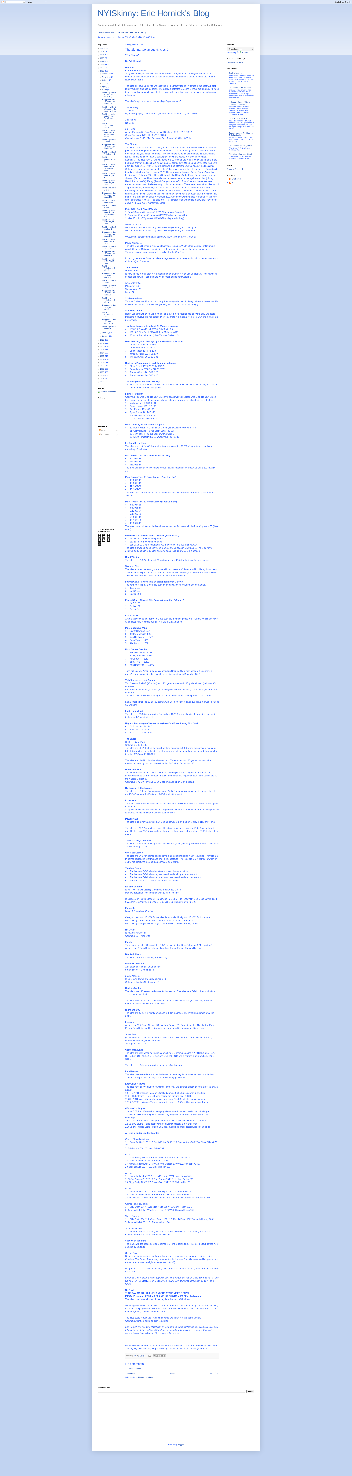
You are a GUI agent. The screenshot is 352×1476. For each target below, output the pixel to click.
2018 (102, 340)
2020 (102, 68)
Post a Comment (135, 1368)
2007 (102, 375)
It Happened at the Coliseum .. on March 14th (109, 234)
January (105, 336)
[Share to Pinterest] (164, 1355)
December (106, 74)
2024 (102, 55)
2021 (102, 64)
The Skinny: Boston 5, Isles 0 (109, 189)
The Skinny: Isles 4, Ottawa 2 (109, 281)
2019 (102, 71)
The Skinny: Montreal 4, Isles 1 (240, 154)
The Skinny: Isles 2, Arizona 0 (109, 141)
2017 (102, 343)
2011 (102, 363)
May (104, 83)
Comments (105, 435)
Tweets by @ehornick (235, 169)
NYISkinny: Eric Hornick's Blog (153, 13)
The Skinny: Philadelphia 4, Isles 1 (108, 300)
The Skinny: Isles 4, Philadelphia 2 (109, 153)
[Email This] (154, 1355)
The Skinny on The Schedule (240, 88)
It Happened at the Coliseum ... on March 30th (109, 102)
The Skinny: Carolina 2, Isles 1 (240, 146)
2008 (102, 372)
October (105, 80)
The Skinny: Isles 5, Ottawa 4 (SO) (109, 287)
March (104, 90)
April (104, 87)
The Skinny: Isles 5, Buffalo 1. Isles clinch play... (109, 95)
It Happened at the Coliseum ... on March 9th (109, 275)
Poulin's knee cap (235, 73)
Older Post (214, 1373)
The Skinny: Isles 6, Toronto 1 (109, 328)
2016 (102, 346)
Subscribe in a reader (236, 62)
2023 (102, 58)
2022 (102, 61)
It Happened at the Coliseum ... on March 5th (109, 293)
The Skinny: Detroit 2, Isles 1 (109, 206)
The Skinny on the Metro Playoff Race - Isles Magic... (108, 167)
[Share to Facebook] (162, 1355)
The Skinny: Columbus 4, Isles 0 (107, 125)
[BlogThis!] (156, 1355)
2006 (102, 379)
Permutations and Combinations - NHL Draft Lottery (122, 33)
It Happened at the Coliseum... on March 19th (109, 195)
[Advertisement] (109, 482)
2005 (102, 382)
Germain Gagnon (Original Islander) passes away (240, 103)
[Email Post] (149, 1355)
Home (172, 1373)
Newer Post (130, 1373)
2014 (102, 353)
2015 (102, 350)
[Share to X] (159, 1355)
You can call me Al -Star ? (238, 119)
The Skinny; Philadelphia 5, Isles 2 (108, 268)
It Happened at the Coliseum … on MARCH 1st (109, 322)
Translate (245, 53)
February (105, 333)
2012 (102, 359)
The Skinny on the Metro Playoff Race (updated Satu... (108, 214)
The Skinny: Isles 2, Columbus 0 (109, 248)
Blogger (180, 1445)
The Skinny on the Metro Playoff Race (108, 176)
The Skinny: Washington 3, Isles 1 (108, 314)
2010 (102, 366)
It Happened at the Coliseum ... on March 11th (109, 254)
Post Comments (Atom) (144, 1377)
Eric (233, 182)
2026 (102, 48)
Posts (103, 430)
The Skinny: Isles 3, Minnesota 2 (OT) (109, 201)
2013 (102, 356)
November (106, 77)
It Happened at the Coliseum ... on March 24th (109, 147)
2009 (102, 369)
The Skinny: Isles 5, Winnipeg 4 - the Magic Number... (109, 109)
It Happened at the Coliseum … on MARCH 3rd (109, 307)
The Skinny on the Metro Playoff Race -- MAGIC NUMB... (108, 133)
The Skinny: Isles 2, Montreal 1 (109, 228)
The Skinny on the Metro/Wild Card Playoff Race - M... (109, 117)
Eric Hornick (236, 179)
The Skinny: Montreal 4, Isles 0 (109, 159)
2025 (102, 52)
